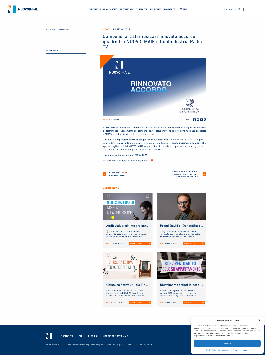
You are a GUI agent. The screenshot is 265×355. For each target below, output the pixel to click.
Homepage (50, 29)
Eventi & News (65, 29)
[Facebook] (194, 119)
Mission (104, 9)
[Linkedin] (201, 119)
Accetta (227, 343)
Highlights (169, 9)
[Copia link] (205, 119)
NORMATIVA (67, 336)
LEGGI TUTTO (135, 243)
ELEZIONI (93, 336)
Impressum (244, 350)
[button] (259, 320)
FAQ (81, 336)
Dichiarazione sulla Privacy (228, 350)
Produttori (126, 9)
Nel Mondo (155, 9)
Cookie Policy (211, 350)
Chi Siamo (93, 9)
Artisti (114, 9)
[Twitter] (198, 119)
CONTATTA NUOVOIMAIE (115, 336)
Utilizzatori (141, 9)
